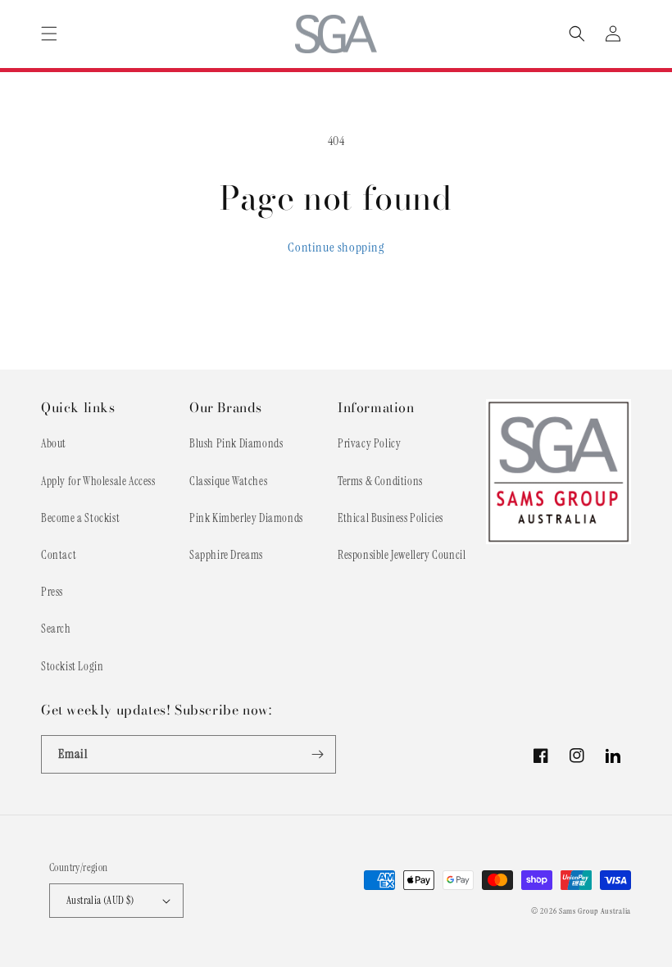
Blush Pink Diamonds (236, 443)
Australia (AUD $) (100, 900)
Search (56, 628)
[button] (49, 34)
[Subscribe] (317, 754)
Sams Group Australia (595, 911)
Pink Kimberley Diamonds (246, 518)
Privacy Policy (369, 443)
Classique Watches (228, 481)
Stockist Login (72, 666)
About (53, 443)
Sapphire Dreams (226, 554)
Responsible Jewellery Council (401, 554)
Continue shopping (336, 247)
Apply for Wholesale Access (98, 481)
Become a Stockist (80, 518)
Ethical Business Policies (390, 518)
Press (52, 591)
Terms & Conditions (380, 481)
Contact (58, 554)
